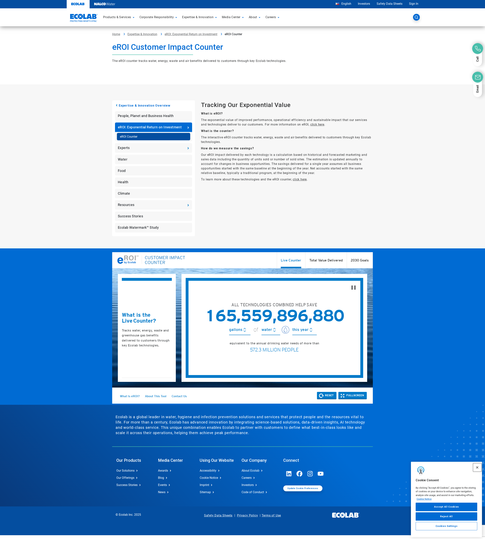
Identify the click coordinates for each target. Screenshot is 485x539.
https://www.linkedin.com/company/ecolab (289, 473)
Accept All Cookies (446, 506)
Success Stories (130, 216)
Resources (126, 205)
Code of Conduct (253, 492)
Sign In (413, 3)
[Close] (477, 467)
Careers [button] (270, 17)
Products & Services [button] (117, 17)
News (161, 492)
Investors (364, 3)
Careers (247, 478)
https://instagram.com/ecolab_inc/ (310, 473)
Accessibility (208, 470)
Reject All (446, 516)
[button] (134, 17)
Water (122, 159)
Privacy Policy (247, 515)
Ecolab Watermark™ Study (138, 227)
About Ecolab (250, 470)
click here (317, 124)
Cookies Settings (447, 526)
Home (116, 34)
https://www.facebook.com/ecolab (299, 473)
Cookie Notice (424, 499)
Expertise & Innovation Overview (144, 105)
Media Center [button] (231, 17)
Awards (163, 470)
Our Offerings (125, 478)
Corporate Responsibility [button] (156, 17)
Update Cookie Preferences (302, 488)
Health (123, 182)
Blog (161, 478)
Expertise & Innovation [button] (198, 17)
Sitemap (205, 492)
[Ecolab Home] (83, 18)
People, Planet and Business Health (146, 116)
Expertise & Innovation (142, 34)
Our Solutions (125, 470)
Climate (124, 193)
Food (122, 171)
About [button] (253, 17)
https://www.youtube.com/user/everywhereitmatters (321, 473)
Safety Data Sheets (389, 3)
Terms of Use (271, 515)
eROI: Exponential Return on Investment (191, 34)
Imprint (204, 485)
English (346, 3)
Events (162, 485)
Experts (124, 148)
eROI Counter (128, 136)
